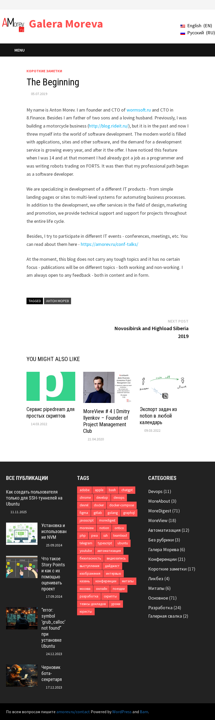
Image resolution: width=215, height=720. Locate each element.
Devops (155, 491)
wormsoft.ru (139, 110)
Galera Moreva (66, 23)
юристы (86, 611)
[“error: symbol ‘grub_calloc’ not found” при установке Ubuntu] (21, 611)
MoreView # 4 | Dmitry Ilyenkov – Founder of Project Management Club (106, 421)
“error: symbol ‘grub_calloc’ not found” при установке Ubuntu (53, 628)
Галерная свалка (165, 616)
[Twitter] (187, 4)
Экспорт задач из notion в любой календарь (158, 415)
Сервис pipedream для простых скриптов (50, 412)
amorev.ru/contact (73, 711)
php (83, 535)
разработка (89, 596)
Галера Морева (163, 549)
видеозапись (116, 558)
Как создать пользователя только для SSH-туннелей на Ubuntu (34, 498)
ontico (119, 528)
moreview (87, 528)
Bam (144, 711)
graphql (129, 513)
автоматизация (109, 551)
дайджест (112, 566)
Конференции (162, 559)
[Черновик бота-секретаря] (21, 668)
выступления (89, 566)
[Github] (200, 4)
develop (102, 497)
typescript (105, 543)
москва (85, 588)
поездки (119, 588)
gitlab (98, 513)
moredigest (107, 520)
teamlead (120, 535)
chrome (85, 497)
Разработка (160, 608)
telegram (86, 543)
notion (104, 528)
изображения (90, 573)
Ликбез (155, 578)
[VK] (193, 4)
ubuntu (122, 543)
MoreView (158, 520)
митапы (128, 581)
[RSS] (206, 4)
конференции (105, 581)
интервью (113, 573)
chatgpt (127, 490)
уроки (115, 604)
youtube (86, 551)
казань (85, 581)
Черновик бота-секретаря (51, 673)
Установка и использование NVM (54, 531)
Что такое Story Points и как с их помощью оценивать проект (53, 573)
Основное (158, 598)
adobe (84, 490)
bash (112, 490)
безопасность (90, 558)
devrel (84, 505)
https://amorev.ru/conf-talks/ (109, 244)
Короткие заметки (44, 71)
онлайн (101, 588)
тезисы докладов (93, 604)
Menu (19, 50)
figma (84, 513)
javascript (87, 520)
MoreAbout (159, 501)
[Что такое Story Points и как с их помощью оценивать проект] (21, 559)
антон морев (57, 300)
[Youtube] (180, 4)
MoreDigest (159, 511)
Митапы (156, 588)
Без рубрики (161, 540)
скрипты (110, 596)
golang (113, 513)
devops (119, 497)
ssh (105, 535)
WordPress (122, 711)
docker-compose (121, 505)
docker (99, 505)
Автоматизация (164, 530)
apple (99, 490)
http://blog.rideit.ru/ (108, 126)
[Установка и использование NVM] (21, 526)
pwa (94, 535)
